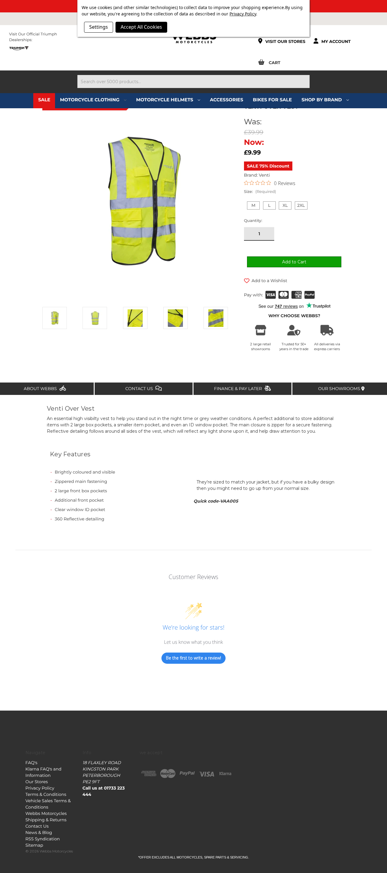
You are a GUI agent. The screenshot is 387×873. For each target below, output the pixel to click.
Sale (44, 100)
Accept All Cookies (141, 27)
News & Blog (38, 832)
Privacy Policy (39, 788)
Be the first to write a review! (193, 658)
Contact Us (139, 388)
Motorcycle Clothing (90, 100)
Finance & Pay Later (238, 388)
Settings (98, 27)
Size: (260, 191)
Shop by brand (322, 100)
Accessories (226, 100)
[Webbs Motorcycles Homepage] (193, 37)
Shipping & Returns (46, 820)
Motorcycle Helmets (165, 100)
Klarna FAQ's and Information (43, 772)
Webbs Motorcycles (46, 813)
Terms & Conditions (45, 794)
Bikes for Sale (272, 100)
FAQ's (31, 762)
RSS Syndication (42, 839)
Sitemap (34, 845)
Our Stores (36, 781)
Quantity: (253, 220)
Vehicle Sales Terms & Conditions (48, 804)
